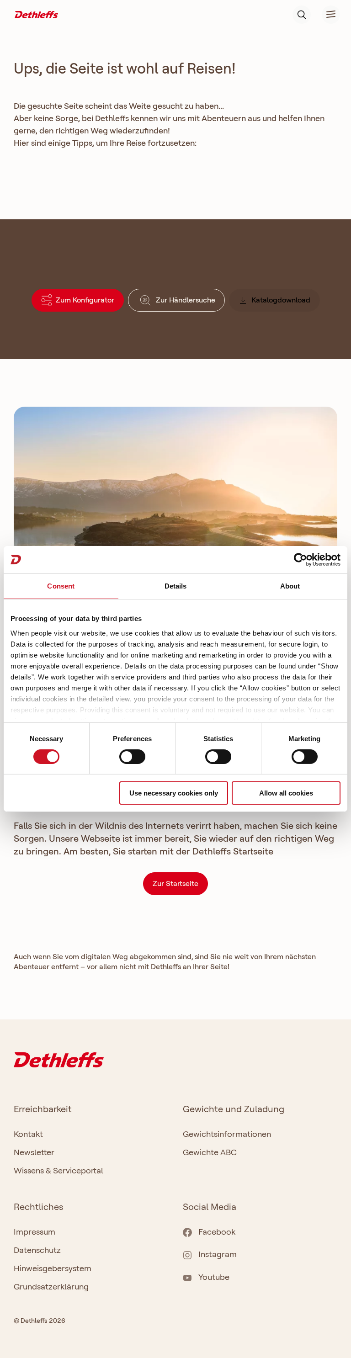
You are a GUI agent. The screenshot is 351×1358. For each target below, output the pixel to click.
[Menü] (325, 14)
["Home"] (36, 14)
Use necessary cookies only (173, 793)
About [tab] (290, 586)
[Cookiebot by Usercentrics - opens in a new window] (300, 560)
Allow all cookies (286, 793)
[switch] (132, 756)
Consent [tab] (60, 586)
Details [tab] (176, 586)
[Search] (301, 14)
